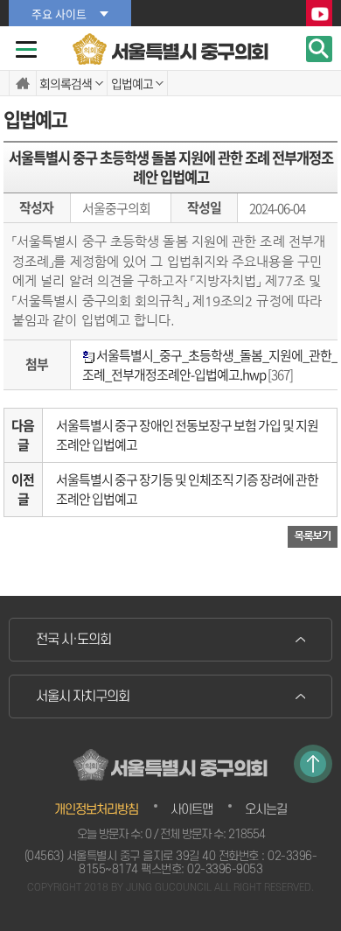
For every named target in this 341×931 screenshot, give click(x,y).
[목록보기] (313, 535)
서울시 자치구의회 (82, 696)
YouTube (319, 14)
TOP (313, 764)
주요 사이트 (59, 13)
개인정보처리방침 (96, 809)
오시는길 (266, 809)
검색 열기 (319, 49)
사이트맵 (191, 809)
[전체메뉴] (26, 49)
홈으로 (23, 83)
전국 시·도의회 (73, 640)
